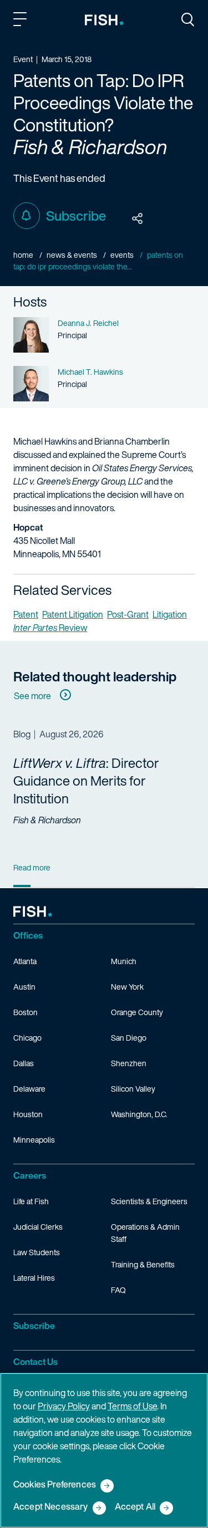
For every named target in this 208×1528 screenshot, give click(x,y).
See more (32, 695)
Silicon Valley (133, 1088)
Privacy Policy (64, 1406)
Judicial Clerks (38, 1226)
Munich (123, 961)
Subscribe (76, 216)
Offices (28, 935)
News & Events (72, 255)
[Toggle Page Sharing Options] (137, 219)
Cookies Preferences (54, 1485)
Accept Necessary (50, 1507)
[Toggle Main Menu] (21, 21)
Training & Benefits (143, 1264)
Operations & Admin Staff (145, 1233)
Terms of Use (132, 1406)
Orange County (137, 1012)
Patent (25, 614)
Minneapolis (34, 1139)
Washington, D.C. (139, 1114)
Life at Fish (31, 1201)
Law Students (36, 1252)
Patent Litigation (72, 614)
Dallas (23, 1063)
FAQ (118, 1290)
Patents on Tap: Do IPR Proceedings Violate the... (98, 260)
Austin (24, 986)
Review (50, 627)
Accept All (135, 1507)
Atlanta (25, 961)
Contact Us (35, 1361)
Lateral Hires (34, 1277)
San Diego (128, 1037)
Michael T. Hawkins (90, 372)
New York (127, 986)
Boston (25, 1012)
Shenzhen (128, 1063)
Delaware (29, 1088)
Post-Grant (128, 614)
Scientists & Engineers (149, 1201)
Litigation (170, 614)
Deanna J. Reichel (88, 323)
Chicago (27, 1037)
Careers (29, 1175)
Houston (28, 1114)
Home (23, 255)
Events (122, 255)
